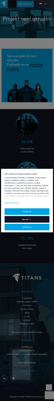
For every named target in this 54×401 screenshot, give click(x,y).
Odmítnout (27, 227)
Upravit (25, 219)
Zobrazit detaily (11, 203)
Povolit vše (27, 211)
